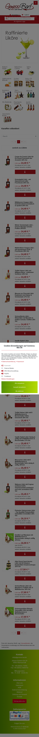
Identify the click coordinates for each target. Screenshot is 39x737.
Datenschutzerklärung (19, 690)
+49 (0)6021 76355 (20, 666)
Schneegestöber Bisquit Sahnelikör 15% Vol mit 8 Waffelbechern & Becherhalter (23, 611)
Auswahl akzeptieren (19, 387)
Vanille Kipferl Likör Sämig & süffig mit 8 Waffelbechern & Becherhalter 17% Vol (25, 438)
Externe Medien (9, 368)
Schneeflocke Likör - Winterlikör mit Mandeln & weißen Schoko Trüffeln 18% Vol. (25, 318)
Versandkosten (25, 643)
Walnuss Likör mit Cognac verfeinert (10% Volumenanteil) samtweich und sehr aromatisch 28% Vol (24, 488)
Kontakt (19, 697)
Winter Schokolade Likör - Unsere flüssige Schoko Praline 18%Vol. (24, 226)
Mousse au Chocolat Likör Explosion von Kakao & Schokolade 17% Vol (24, 295)
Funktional (7, 376)
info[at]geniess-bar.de (19, 657)
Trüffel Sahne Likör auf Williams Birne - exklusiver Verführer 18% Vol (24, 272)
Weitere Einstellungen (7, 379)
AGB (19, 687)
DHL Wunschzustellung (11, 371)
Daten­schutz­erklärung (9, 361)
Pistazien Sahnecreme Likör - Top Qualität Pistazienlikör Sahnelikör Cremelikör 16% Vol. (25, 513)
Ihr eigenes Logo (19, 21)
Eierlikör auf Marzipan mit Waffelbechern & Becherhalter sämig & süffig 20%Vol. (25, 537)
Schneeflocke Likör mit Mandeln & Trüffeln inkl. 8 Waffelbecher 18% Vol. (24, 587)
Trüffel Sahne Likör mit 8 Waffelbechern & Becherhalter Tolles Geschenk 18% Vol (23, 415)
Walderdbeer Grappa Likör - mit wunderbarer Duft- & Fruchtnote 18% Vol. (25, 249)
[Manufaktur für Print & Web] (24, 726)
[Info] (25, 172)
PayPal (6, 373)
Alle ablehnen (19, 391)
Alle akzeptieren (19, 383)
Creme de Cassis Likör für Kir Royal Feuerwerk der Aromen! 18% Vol (24, 158)
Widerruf (19, 692)
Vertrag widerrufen (19, 701)
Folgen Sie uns (19, 723)
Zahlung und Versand (19, 694)
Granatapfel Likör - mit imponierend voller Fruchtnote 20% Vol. (23, 181)
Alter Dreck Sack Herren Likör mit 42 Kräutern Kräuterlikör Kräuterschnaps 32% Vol (25, 564)
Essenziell (7, 365)
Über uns (19, 683)
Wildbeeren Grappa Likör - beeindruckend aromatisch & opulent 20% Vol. (24, 203)
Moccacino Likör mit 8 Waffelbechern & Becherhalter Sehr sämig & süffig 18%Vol (24, 462)
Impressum (19, 685)
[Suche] (6, 18)
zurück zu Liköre (19, 148)
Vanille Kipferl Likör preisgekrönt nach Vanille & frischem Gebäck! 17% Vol (25, 342)
